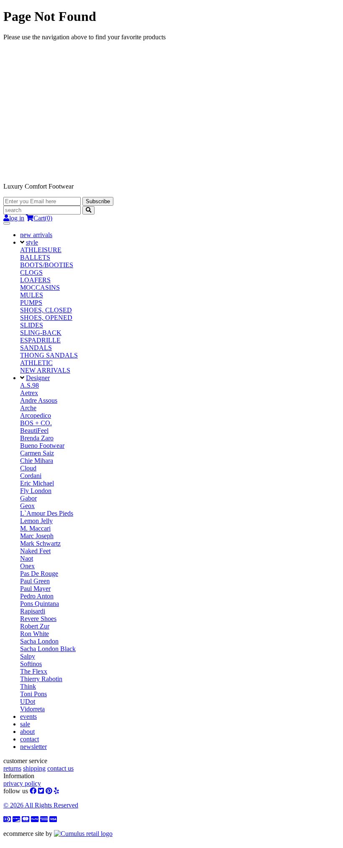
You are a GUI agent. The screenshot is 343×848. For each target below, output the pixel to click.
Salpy (27, 656)
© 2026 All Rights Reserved (40, 805)
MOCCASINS (40, 287)
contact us (60, 768)
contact (29, 739)
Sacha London (39, 641)
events (28, 716)
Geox (27, 505)
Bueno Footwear (42, 445)
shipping (34, 768)
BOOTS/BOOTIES (46, 264)
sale (25, 724)
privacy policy (22, 783)
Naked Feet (35, 550)
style (32, 242)
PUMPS (31, 302)
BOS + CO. (36, 423)
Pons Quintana (39, 603)
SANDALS (36, 347)
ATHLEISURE (40, 249)
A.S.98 (29, 385)
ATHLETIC (36, 362)
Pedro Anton (37, 596)
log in (16, 218)
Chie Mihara (36, 460)
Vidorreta (32, 709)
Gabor (28, 498)
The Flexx (33, 671)
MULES (31, 295)
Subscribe (98, 201)
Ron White (34, 633)
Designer (38, 377)
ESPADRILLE (40, 340)
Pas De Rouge (39, 573)
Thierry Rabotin (41, 678)
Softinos (31, 663)
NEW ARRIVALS (45, 370)
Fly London (35, 490)
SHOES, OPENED (46, 317)
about (27, 731)
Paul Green (35, 581)
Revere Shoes (38, 618)
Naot (26, 558)
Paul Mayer (35, 588)
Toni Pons (33, 693)
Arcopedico (35, 415)
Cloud (28, 468)
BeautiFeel (34, 430)
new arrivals (36, 234)
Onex (27, 566)
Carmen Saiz (37, 453)
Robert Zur (34, 626)
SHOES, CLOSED (46, 310)
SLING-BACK (40, 332)
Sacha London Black (48, 648)
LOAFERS (35, 280)
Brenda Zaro (37, 438)
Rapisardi (32, 611)
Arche (28, 407)
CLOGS (31, 272)
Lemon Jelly (36, 520)
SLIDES (31, 325)
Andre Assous (38, 400)
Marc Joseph (37, 535)
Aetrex (29, 392)
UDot (27, 701)
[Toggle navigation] (6, 223)
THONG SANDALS (49, 355)
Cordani (30, 475)
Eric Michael (37, 483)
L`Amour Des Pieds (46, 513)
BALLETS (35, 257)
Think (28, 686)
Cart (42, 218)
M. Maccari (35, 528)
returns (12, 768)
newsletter (33, 746)
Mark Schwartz (40, 543)
